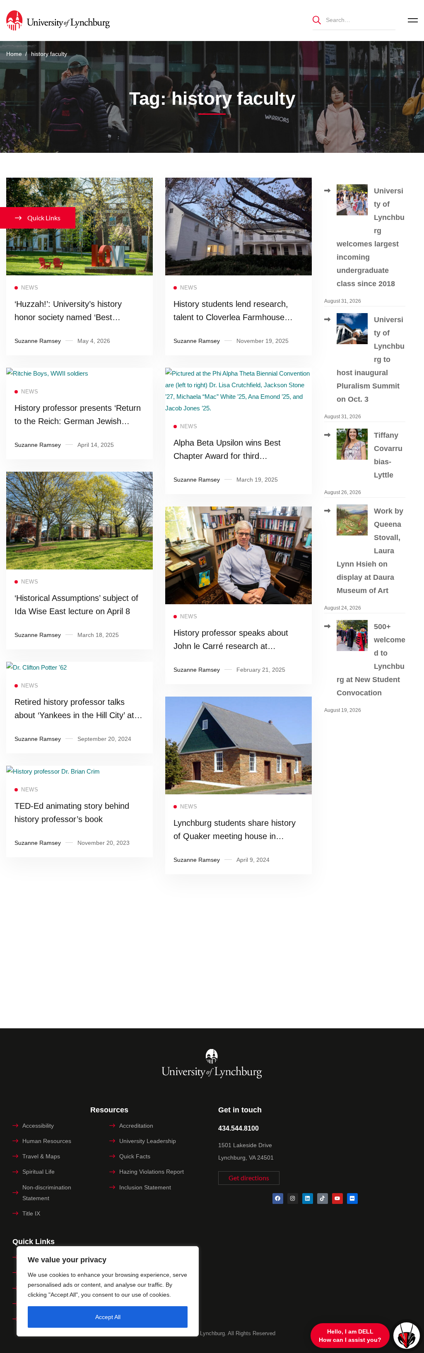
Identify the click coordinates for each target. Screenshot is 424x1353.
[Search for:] (354, 19)
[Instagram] (292, 1198)
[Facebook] (277, 1198)
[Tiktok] (322, 1198)
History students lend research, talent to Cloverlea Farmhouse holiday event (230, 317)
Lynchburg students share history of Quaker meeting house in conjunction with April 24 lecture (234, 836)
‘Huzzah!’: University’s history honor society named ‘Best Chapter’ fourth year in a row (68, 317)
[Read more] (79, 183)
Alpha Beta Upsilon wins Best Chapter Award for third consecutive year (227, 456)
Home (14, 54)
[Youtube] (337, 1198)
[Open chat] (406, 1335)
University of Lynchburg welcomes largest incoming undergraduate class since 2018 (371, 237)
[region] (108, 1291)
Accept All (107, 1317)
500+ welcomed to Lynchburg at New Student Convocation (371, 659)
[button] (248, 1178)
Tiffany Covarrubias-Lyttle (388, 455)
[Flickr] (352, 1198)
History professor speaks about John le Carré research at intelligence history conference (230, 646)
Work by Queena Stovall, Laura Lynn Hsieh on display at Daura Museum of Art (370, 551)
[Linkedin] (307, 1198)
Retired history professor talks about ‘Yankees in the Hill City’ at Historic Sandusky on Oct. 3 (74, 715)
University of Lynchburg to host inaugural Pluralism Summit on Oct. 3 (371, 359)
